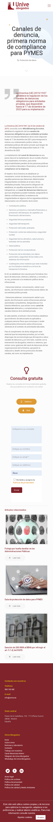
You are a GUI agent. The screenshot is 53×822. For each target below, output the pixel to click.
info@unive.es (10, 698)
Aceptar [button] (40, 817)
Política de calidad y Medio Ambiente (20, 787)
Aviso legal (9, 777)
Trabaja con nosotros (13, 751)
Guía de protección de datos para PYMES (24, 599)
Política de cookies (12, 779)
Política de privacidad (13, 782)
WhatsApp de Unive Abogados (17, 759)
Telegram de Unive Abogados (17, 756)
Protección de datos (28, 60)
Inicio (7, 740)
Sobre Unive (10, 742)
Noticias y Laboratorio (14, 745)
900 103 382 (9, 689)
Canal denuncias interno (14, 753)
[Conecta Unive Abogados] (26, 5)
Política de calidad (12, 785)
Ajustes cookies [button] (25, 817)
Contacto (8, 748)
